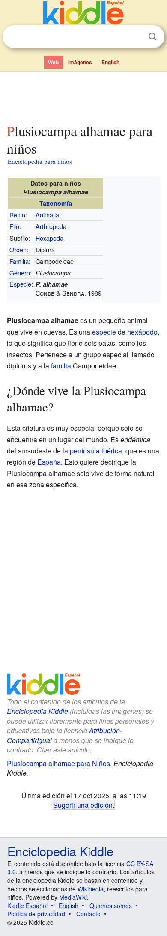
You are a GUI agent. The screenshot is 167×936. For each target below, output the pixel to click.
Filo (14, 226)
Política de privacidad (36, 913)
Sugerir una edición (83, 804)
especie (104, 332)
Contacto (88, 913)
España (49, 462)
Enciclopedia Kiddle (37, 711)
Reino (17, 214)
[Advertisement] (83, 95)
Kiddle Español (27, 905)
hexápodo (142, 332)
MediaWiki (73, 897)
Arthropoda (51, 226)
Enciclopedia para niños (40, 161)
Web (53, 62)
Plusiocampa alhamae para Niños (58, 763)
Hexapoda (49, 237)
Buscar (152, 36)
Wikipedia (91, 889)
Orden (18, 249)
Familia (19, 261)
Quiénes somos (110, 905)
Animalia (47, 214)
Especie (20, 283)
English (110, 62)
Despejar (135, 37)
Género (19, 272)
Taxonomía (55, 203)
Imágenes (80, 62)
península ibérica (96, 451)
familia (61, 366)
